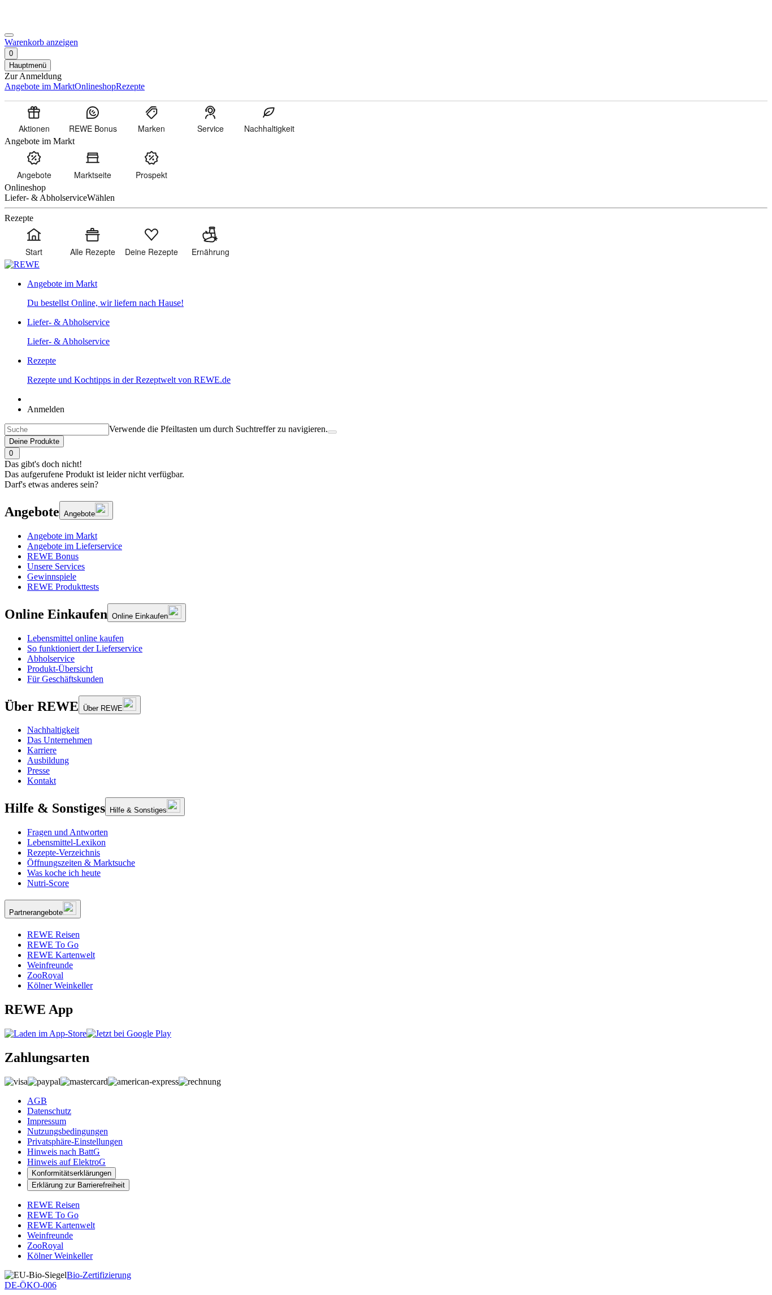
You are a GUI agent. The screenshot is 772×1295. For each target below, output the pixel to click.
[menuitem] (34, 118)
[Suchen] (332, 432)
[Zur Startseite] (43, 22)
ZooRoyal (45, 975)
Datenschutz (49, 1111)
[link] (397, 293)
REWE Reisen (53, 934)
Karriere (42, 750)
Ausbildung (48, 760)
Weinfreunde (50, 965)
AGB (37, 1101)
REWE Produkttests (63, 587)
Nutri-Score (48, 883)
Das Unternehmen (59, 740)
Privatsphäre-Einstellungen (75, 1141)
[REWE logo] (22, 264)
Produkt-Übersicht (60, 669)
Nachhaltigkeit (53, 730)
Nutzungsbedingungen (67, 1131)
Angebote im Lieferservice (74, 546)
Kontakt (41, 780)
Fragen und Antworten (67, 832)
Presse (38, 770)
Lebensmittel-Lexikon (66, 842)
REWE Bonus (53, 556)
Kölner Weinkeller (60, 985)
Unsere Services (56, 566)
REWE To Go (53, 944)
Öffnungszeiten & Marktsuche (81, 862)
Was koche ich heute (64, 873)
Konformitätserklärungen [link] (71, 1173)
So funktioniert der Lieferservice (84, 648)
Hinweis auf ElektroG (66, 1162)
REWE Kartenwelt (61, 955)
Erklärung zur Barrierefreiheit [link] (78, 1185)
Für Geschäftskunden (65, 679)
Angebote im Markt (62, 536)
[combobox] (57, 429)
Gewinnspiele (51, 576)
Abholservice (51, 658)
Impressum (46, 1121)
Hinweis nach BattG (63, 1151)
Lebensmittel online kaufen (75, 638)
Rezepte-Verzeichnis (63, 852)
